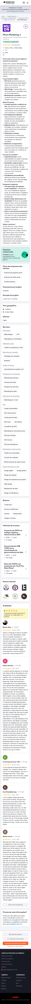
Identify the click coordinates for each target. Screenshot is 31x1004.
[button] (11, 42)
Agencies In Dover (9, 19)
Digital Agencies (12, 16)
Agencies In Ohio (23, 18)
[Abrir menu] (27, 2)
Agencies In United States (8, 18)
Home (3, 16)
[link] (24, 3)
